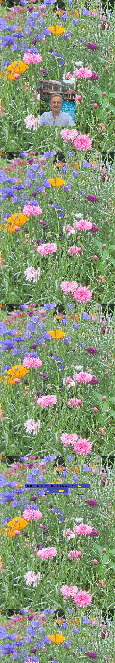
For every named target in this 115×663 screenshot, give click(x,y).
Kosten (78, 3)
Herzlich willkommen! (31, 3)
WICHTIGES (85, 3)
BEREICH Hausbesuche (45, 3)
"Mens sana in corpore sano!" (60, 3)
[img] (57, 105)
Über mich (72, 3)
